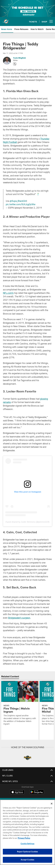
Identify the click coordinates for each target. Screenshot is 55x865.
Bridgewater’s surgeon (19, 617)
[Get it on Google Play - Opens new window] (37, 793)
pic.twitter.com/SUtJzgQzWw (20, 204)
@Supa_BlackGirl (18, 201)
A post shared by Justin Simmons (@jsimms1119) (28, 522)
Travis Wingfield (19, 58)
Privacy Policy (24, 838)
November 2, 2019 (32, 207)
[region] (27, 832)
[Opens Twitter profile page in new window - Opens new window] (14, 64)
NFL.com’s (8, 293)
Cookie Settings (27, 843)
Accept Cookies (27, 860)
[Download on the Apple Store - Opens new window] (17, 792)
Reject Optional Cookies (27, 851)
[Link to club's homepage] (5, 20)
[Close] (52, 804)
